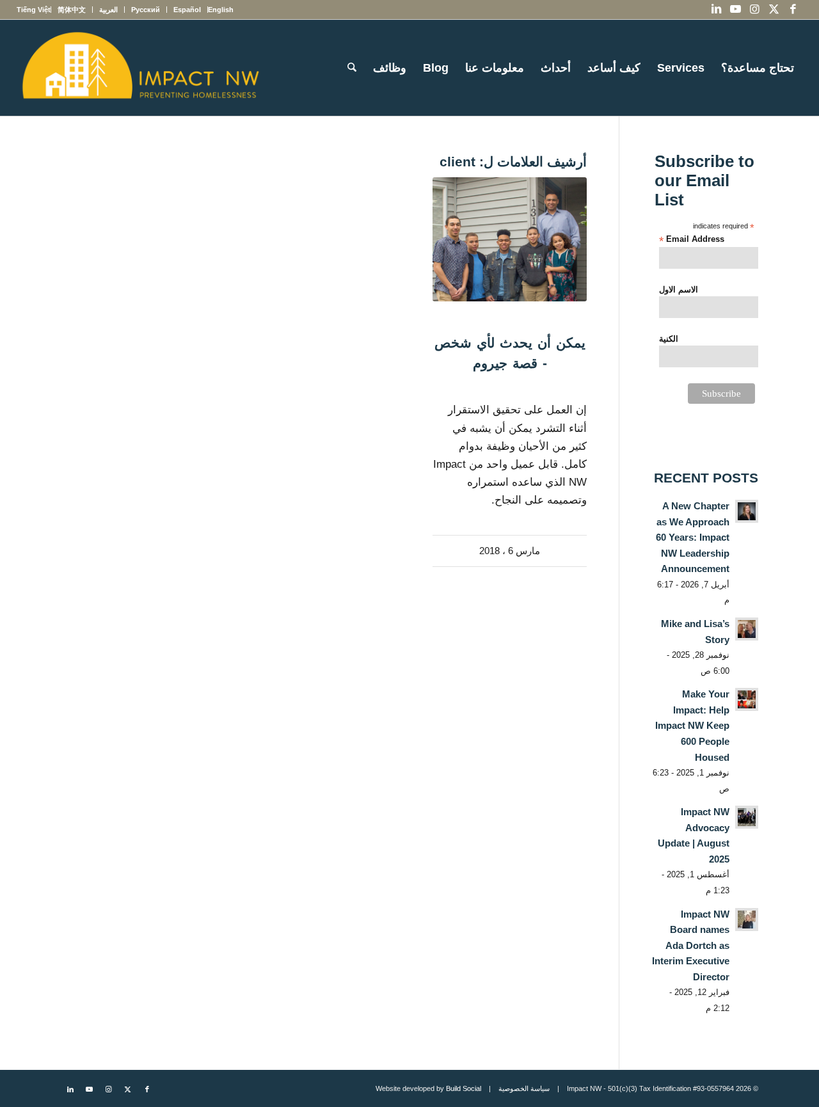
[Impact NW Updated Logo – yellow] (140, 68)
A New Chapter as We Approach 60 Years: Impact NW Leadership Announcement (692, 537)
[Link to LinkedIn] (716, 9)
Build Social (463, 1088)
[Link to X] (773, 9)
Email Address (691, 239)
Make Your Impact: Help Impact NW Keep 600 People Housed (692, 725)
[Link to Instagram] (754, 9)
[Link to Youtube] (735, 9)
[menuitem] (220, 9)
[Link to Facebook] (792, 9)
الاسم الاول (678, 289)
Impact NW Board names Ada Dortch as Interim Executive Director (690, 945)
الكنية (668, 339)
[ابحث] (352, 68)
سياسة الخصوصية (524, 1088)
